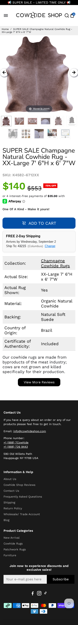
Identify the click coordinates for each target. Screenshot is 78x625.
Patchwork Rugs (15, 549)
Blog (6, 520)
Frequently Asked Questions (23, 496)
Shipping (9, 502)
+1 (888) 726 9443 (16, 446)
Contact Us (11, 490)
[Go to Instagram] (39, 594)
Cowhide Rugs (13, 543)
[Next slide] (74, 72)
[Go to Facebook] (32, 594)
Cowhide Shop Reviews (19, 484)
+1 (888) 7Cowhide (16, 442)
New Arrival (12, 537)
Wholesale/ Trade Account (22, 514)
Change (50, 246)
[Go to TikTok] (45, 594)
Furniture (10, 555)
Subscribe (61, 579)
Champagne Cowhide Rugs (55, 263)
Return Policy (13, 508)
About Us (10, 479)
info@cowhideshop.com (29, 431)
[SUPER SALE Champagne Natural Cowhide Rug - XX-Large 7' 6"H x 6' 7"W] (6, 121)
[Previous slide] (4, 72)
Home (5, 29)
